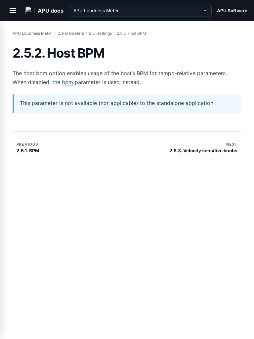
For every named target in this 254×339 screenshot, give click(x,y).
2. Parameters (71, 33)
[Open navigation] (13, 10)
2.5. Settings (100, 33)
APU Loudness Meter (32, 33)
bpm (67, 82)
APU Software (232, 10)
